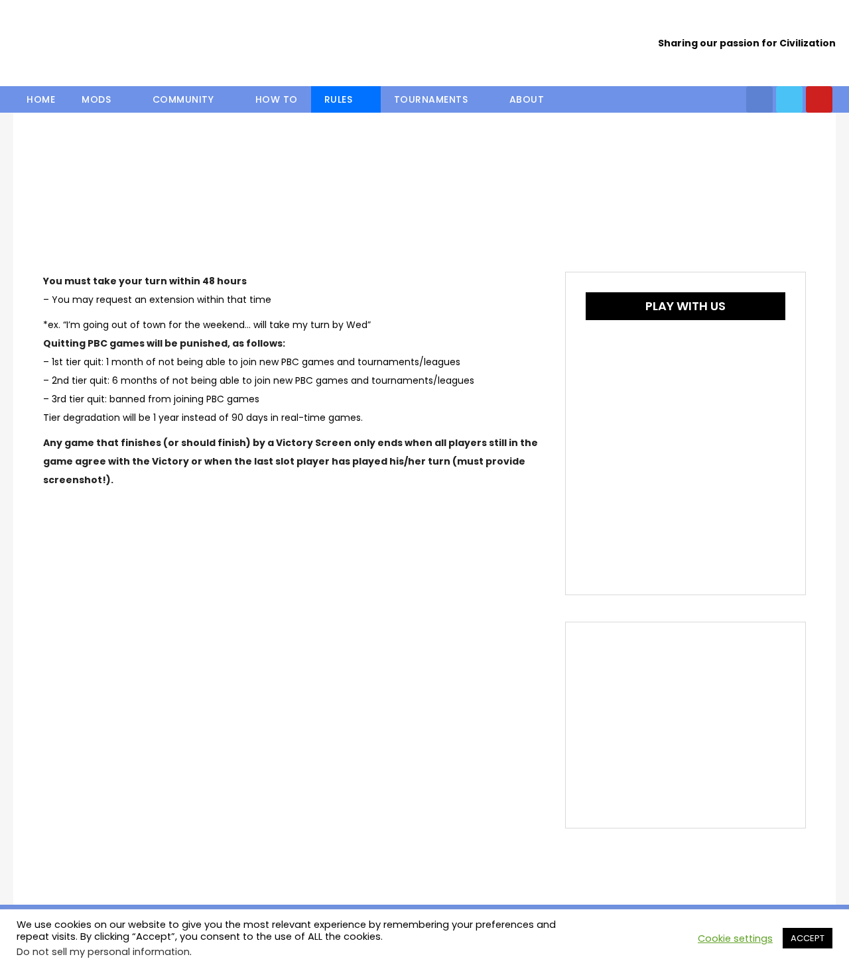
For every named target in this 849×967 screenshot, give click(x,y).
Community (183, 99)
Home (41, 99)
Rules (338, 99)
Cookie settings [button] (735, 938)
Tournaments (431, 99)
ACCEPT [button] (807, 938)
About (527, 99)
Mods (96, 99)
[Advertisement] (685, 725)
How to (276, 99)
